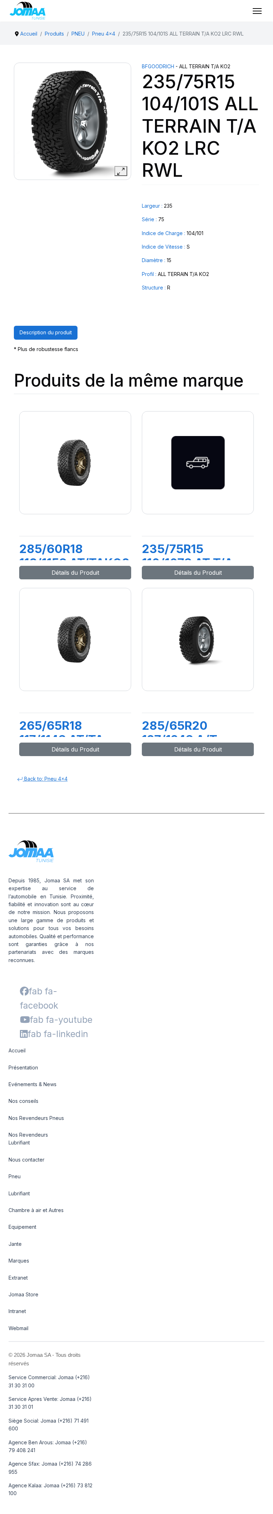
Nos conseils (23, 1101)
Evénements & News (33, 1084)
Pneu (15, 1176)
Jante (15, 1244)
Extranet (18, 1278)
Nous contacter (26, 1160)
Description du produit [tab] (46, 332)
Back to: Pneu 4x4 (45, 779)
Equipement (22, 1227)
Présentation (23, 1067)
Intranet (17, 1311)
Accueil (17, 1050)
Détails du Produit (75, 572)
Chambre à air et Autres (36, 1210)
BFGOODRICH (158, 66)
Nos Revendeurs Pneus (36, 1118)
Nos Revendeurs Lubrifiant (28, 1139)
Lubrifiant (19, 1193)
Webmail (18, 1328)
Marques (19, 1261)
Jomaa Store (23, 1294)
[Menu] (257, 11)
